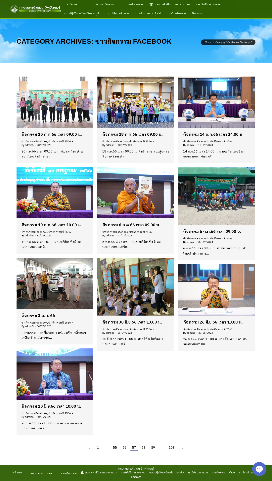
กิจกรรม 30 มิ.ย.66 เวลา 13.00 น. (132, 322)
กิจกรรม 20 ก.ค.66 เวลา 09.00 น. (52, 134)
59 (153, 448)
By (28, 145)
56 (124, 448)
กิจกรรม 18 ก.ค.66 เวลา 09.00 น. (132, 134)
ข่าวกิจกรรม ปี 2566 (59, 141)
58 (144, 448)
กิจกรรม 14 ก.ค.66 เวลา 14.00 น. (213, 134)
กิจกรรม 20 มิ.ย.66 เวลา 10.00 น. (51, 406)
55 (115, 448)
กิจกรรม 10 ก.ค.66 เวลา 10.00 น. (52, 225)
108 (172, 448)
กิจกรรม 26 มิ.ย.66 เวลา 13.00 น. (213, 322)
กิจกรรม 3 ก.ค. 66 (38, 316)
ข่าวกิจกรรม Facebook (34, 141)
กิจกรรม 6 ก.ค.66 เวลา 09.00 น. (131, 225)
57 (134, 448)
